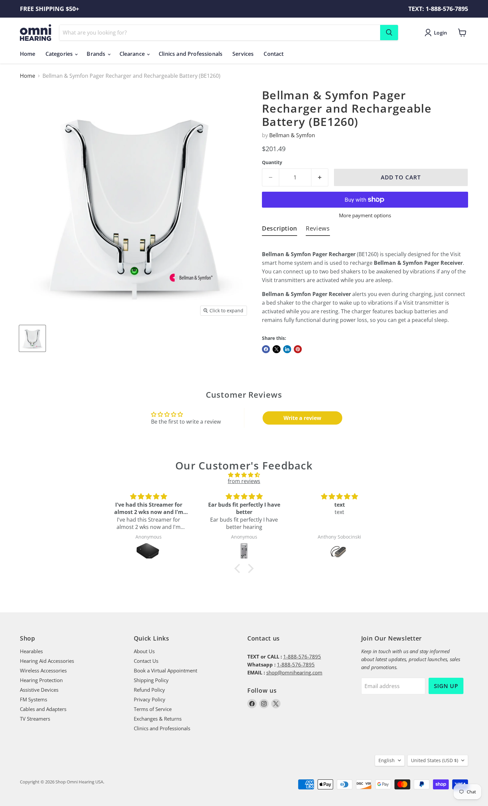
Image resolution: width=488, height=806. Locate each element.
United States (434, 760)
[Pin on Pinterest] (298, 349)
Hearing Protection (41, 680)
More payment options (365, 215)
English (386, 760)
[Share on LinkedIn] (287, 349)
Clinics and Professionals (190, 53)
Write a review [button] (302, 418)
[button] (239, 568)
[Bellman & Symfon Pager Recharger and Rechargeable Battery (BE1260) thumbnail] (32, 338)
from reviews (244, 481)
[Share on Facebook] (266, 349)
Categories (59, 53)
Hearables (31, 651)
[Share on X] (277, 349)
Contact (274, 53)
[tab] (279, 230)
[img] (244, 475)
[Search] (389, 32)
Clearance (133, 53)
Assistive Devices (39, 689)
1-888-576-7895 (302, 656)
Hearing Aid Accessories (47, 660)
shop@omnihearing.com (294, 672)
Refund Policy (149, 689)
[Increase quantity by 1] (319, 177)
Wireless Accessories (43, 670)
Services (243, 53)
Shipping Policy (151, 680)
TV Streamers (35, 718)
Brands (97, 53)
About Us (144, 651)
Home (28, 53)
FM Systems (33, 699)
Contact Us (146, 660)
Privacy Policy (149, 699)
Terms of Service (153, 709)
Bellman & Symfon (292, 135)
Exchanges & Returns (158, 718)
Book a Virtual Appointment (165, 670)
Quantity (272, 162)
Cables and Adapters (43, 709)
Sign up (446, 686)
